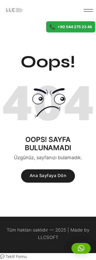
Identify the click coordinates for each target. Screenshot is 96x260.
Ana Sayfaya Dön (48, 175)
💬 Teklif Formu (13, 256)
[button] (81, 248)
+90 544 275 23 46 (70, 27)
